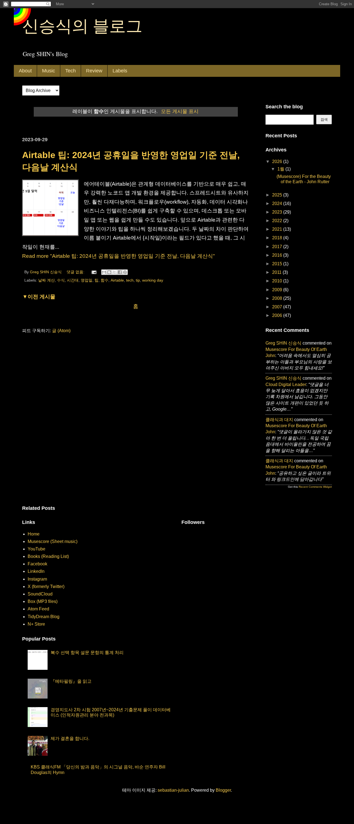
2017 (277, 246)
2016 (277, 255)
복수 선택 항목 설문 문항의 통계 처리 (87, 652)
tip (138, 280)
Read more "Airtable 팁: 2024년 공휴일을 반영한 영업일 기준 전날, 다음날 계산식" (118, 256)
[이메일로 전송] (104, 272)
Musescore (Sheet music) (52, 541)
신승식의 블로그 (82, 25)
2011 (277, 272)
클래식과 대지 (279, 419)
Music (48, 71)
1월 (281, 169)
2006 (277, 315)
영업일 (86, 280)
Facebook (37, 563)
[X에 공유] (114, 272)
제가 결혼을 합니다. (70, 738)
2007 (277, 307)
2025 (277, 195)
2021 (277, 229)
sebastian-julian (173, 790)
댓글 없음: (76, 272)
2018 (277, 237)
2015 (277, 263)
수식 (61, 280)
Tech (70, 71)
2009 (277, 289)
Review (94, 71)
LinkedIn (36, 571)
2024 (277, 203)
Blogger (223, 790)
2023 (277, 212)
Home (34, 534)
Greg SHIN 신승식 (283, 343)
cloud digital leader (286, 384)
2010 (277, 281)
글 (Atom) (61, 330)
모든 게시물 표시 (180, 111)
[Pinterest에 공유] (125, 272)
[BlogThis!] (109, 272)
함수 (104, 280)
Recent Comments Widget (315, 486)
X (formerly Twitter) (46, 586)
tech (130, 280)
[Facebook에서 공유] (120, 272)
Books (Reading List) (48, 556)
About (25, 71)
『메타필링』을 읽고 (71, 681)
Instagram (37, 579)
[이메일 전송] (94, 272)
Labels (120, 71)
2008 (277, 298)
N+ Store (36, 624)
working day (152, 280)
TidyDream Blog (43, 616)
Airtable (117, 280)
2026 (277, 161)
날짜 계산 (46, 280)
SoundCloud (40, 594)
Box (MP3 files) (43, 601)
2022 (277, 220)
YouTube (36, 549)
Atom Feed (38, 609)
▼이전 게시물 (38, 297)
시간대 (73, 280)
